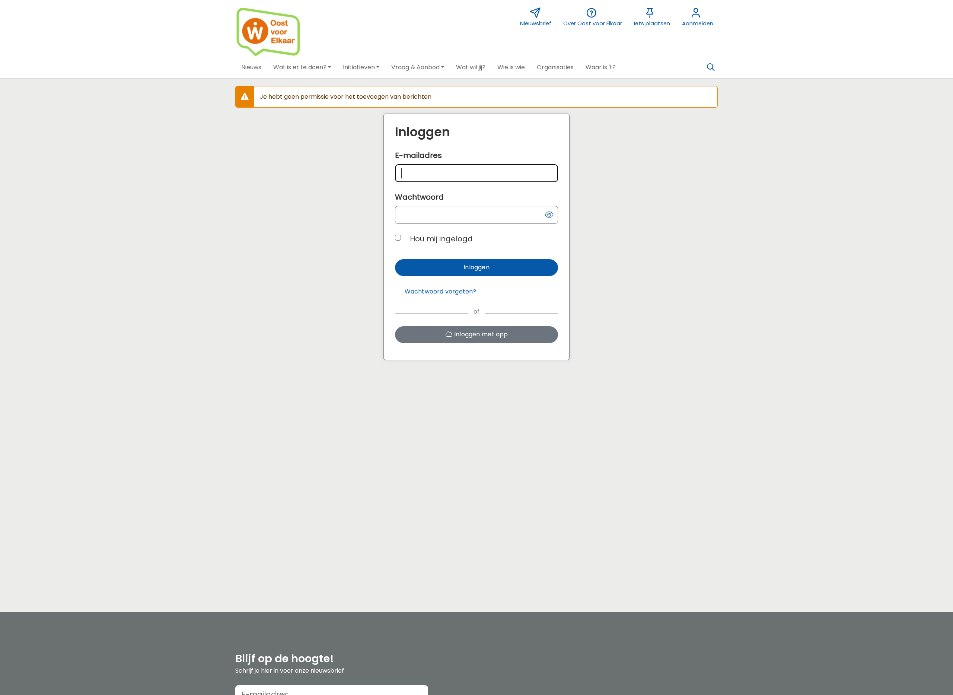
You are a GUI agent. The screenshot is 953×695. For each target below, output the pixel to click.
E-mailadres (418, 155)
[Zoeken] (711, 67)
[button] (251, 67)
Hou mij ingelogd (441, 239)
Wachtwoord (419, 197)
